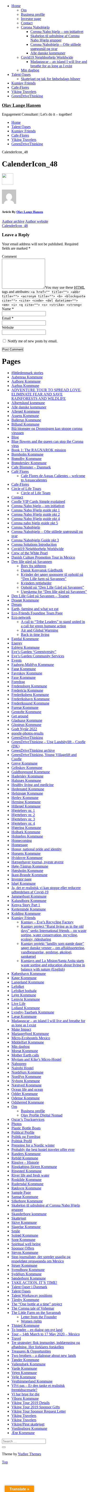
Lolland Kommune (25, 1008)
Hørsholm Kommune (27, 871)
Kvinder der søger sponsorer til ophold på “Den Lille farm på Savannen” (52, 576)
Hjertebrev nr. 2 (23, 815)
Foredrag (18, 682)
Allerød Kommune (25, 411)
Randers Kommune (26, 1154)
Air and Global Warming (39, 630)
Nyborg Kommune (25, 1081)
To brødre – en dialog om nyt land (36, 1330)
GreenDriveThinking (27, 96)
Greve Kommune (24, 763)
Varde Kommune (24, 1368)
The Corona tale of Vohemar (32, 1308)
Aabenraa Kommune (27, 377)
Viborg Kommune (25, 1398)
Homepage (19, 845)
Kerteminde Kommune (28, 909)
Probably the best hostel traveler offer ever (43, 1149)
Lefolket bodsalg (24, 991)
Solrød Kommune (24, 1235)
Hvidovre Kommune (26, 858)
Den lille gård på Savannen (31, 562)
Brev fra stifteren (33, 566)
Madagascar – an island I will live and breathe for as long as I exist (58, 64)
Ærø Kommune (23, 1433)
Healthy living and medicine (32, 785)
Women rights (31, 1321)
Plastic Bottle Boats (26, 1128)
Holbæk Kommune (25, 832)
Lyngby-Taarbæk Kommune (32, 1012)
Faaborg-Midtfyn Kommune (32, 665)
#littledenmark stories (27, 373)
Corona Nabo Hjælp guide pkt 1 (35, 510)
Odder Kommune (24, 1094)
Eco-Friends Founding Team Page (37, 613)
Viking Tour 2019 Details (30, 1403)
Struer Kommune (24, 1265)
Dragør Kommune (25, 600)
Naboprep (18, 1064)
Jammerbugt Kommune (29, 896)
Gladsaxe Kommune (26, 720)
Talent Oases (21, 74)
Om (24, 10)
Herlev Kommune (24, 798)
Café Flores (20, 471)
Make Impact (21, 1029)
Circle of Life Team (35, 493)
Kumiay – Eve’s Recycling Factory (47, 922)
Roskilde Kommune (26, 1180)
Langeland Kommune (27, 982)
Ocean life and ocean (27, 1089)
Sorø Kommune (23, 1240)
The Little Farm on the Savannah (36, 1313)
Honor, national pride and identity (36, 849)
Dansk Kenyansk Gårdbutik (42, 570)
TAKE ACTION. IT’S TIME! (34, 1283)
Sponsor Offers (22, 1248)
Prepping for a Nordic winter (33, 1145)
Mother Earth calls (25, 1055)
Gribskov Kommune (26, 768)
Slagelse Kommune (26, 1227)
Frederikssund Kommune (30, 703)
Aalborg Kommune (26, 381)
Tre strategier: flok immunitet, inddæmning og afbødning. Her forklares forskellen (45, 1345)
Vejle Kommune (23, 1377)
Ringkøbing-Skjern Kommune (34, 1167)
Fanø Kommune (23, 669)
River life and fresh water (30, 1175)
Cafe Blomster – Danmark (31, 467)
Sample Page (21, 1192)
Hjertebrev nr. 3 (23, 819)
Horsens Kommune (26, 853)
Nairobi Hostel (22, 1068)
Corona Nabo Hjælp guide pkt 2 (35, 514)
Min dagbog (30, 70)
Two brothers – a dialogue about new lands (43, 1355)
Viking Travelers (23, 92)
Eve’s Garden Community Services (37, 656)
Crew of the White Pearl (29, 553)
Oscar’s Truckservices (27, 1119)
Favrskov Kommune (26, 673)
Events (16, 660)
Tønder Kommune (25, 1360)
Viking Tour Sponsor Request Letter (38, 1411)
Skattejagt (18, 1218)
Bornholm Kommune (27, 454)
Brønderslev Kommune (29, 463)
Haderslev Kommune (27, 776)
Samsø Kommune (24, 1197)
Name (8, 309)
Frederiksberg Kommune (30, 695)
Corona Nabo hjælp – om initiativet (56, 32)
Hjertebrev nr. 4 (23, 823)
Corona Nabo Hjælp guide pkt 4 (35, 519)
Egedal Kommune (25, 639)
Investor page (31, 19)
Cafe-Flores (20, 87)
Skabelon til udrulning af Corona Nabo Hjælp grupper (55, 38)
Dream (16, 604)
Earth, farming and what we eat (34, 609)
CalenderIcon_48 (15, 226)
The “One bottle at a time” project (36, 1304)
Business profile (33, 14)
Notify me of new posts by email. (32, 341)
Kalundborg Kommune (28, 901)
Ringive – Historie (25, 1162)
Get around (19, 716)
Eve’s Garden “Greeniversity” (33, 652)
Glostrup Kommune (26, 725)
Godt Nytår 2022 (24, 729)
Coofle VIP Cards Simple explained (38, 501)
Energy (16, 643)
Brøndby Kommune (26, 459)
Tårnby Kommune (25, 1300)
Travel (16, 1338)
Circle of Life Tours (26, 489)
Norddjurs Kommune (27, 1072)
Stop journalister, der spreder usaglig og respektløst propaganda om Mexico (40, 1259)
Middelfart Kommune (27, 1042)
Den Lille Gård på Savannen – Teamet (40, 596)
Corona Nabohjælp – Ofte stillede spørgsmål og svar (55, 46)
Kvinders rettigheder (36, 583)
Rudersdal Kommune (27, 1184)
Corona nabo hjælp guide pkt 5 (34, 523)
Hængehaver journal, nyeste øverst (37, 862)
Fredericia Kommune (27, 690)
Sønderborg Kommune (28, 1278)
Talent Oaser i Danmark (29, 1287)
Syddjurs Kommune (26, 1274)
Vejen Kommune (24, 1373)
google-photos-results (27, 733)
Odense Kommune (25, 1098)
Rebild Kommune (24, 1158)
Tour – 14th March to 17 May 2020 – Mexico (45, 1334)
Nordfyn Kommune (26, 1077)
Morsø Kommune (24, 1051)
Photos (16, 1124)
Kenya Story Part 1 (25, 905)
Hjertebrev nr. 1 (23, 810)
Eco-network (21, 617)
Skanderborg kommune (29, 1214)
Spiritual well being (26, 1244)
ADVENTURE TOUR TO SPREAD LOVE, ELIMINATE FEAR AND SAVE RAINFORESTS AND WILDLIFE (46, 394)
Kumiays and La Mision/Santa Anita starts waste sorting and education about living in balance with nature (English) (53, 965)
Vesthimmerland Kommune (31, 1381)
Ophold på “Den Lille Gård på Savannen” (52, 587)
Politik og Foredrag (25, 1137)
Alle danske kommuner (47, 53)
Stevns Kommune (24, 1252)
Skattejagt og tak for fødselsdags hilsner (50, 79)
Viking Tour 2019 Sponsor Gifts (35, 1407)
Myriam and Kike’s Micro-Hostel (36, 1059)
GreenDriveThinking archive (33, 750)
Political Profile (22, 1132)
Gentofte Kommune (26, 712)
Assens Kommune (25, 416)
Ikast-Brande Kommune (29, 875)
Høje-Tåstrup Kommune (29, 866)
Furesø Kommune (24, 707)
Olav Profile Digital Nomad (41, 1115)
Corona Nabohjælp (35, 27)
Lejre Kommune (23, 995)
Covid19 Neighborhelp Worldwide (47, 57)
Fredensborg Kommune (29, 686)
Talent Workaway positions (31, 1295)
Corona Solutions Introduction (34, 544)
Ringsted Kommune (26, 1171)
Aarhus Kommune (25, 386)
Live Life (18, 1004)
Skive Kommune (24, 1222)
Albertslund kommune (28, 403)
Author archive (13, 221)
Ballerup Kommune (26, 420)
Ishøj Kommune (23, 883)
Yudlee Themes (29, 1454)
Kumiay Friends (23, 83)
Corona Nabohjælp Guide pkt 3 (35, 540)
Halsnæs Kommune (26, 780)
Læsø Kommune (24, 1016)
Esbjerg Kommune (25, 647)
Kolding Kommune (26, 913)
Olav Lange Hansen (21, 105)
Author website (36, 221)
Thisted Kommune (25, 1325)
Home (16, 6)
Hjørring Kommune (26, 828)
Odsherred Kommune (27, 1102)
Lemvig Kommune (25, 999)
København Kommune (28, 974)
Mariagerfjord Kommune (30, 1034)
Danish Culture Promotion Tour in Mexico (43, 557)
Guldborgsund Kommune (30, 772)
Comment (9, 256)
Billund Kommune (25, 424)
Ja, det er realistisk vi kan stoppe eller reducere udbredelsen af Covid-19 (46, 890)
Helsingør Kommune (27, 793)
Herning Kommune (26, 802)
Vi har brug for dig (25, 1394)
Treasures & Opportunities (31, 1351)
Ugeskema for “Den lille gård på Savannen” (54, 592)
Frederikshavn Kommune (30, 699)
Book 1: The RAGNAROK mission (38, 450)
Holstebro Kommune (27, 836)
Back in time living (35, 635)
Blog (15, 437)
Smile (15, 1231)
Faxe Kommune (23, 677)
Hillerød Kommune (26, 806)
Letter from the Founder (39, 1317)
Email (8, 318)
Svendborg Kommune (28, 1270)
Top (5, 1462)
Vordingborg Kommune (29, 1428)
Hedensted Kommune (27, 789)
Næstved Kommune (26, 1085)
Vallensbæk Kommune (28, 1364)
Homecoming (21, 841)
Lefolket (17, 986)
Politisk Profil (21, 1141)
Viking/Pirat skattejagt (27, 1424)
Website (8, 327)
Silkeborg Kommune (27, 1201)
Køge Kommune (24, 978)
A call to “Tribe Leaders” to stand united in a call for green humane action (53, 624)
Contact (27, 23)
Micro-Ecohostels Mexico (30, 1038)
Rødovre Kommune (26, 1188)
